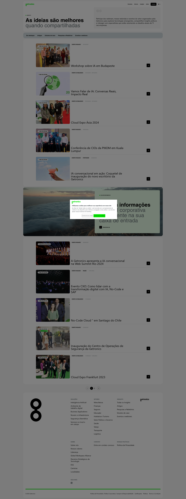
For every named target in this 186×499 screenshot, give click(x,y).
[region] (93, 209)
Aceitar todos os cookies (99, 215)
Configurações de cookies (87, 215)
